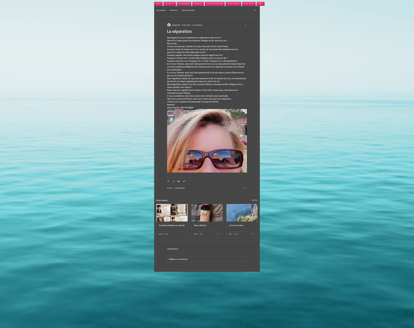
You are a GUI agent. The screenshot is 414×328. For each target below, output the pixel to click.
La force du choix (236, 225)
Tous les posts (160, 10)
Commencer (174, 10)
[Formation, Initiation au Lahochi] (172, 213)
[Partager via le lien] (184, 181)
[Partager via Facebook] (168, 181)
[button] (255, 10)
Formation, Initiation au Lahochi (172, 225)
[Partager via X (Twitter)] (173, 181)
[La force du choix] (242, 213)
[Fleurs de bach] (207, 213)
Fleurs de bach (200, 225)
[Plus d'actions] (245, 25)
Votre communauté (188, 10)
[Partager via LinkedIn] (179, 181)
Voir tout (255, 200)
